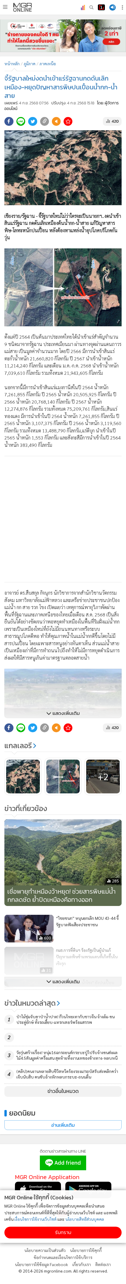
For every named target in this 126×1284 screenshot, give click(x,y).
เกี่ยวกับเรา (81, 1264)
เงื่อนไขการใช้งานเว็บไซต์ (35, 1219)
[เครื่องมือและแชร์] (123, 7)
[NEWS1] (101, 7)
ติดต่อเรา (103, 1264)
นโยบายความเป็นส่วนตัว (45, 1250)
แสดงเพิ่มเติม (65, 713)
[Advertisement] (63, 519)
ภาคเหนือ (48, 63)
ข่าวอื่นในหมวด (63, 1091)
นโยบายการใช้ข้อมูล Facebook (41, 1264)
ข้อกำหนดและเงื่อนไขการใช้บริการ (63, 1257)
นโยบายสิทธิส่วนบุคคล (84, 1219)
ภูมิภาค (29, 63)
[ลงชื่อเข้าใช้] (112, 7)
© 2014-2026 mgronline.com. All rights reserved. (63, 1270)
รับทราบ (63, 1232)
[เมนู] (5, 7)
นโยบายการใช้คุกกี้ (86, 1250)
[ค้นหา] (91, 7)
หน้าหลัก (12, 63)
